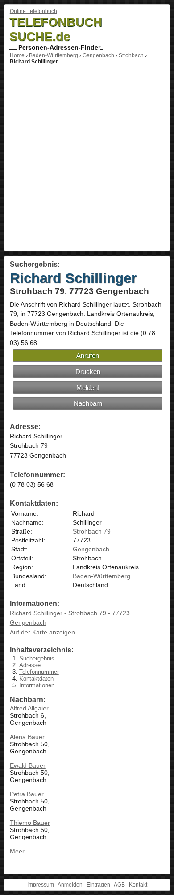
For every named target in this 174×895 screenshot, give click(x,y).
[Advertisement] (87, 156)
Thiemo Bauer (30, 822)
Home (17, 55)
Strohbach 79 (92, 531)
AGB (119, 885)
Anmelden (70, 885)
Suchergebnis (36, 658)
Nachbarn (88, 403)
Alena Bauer (27, 736)
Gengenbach (98, 55)
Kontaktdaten (36, 678)
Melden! (87, 387)
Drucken (87, 371)
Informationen (36, 685)
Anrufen (87, 355)
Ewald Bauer (28, 765)
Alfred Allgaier (29, 708)
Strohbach (131, 55)
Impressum (40, 885)
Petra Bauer (27, 794)
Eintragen (98, 885)
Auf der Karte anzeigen (42, 632)
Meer (17, 851)
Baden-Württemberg (53, 55)
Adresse (30, 665)
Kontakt (138, 885)
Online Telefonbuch (33, 11)
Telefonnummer (39, 671)
